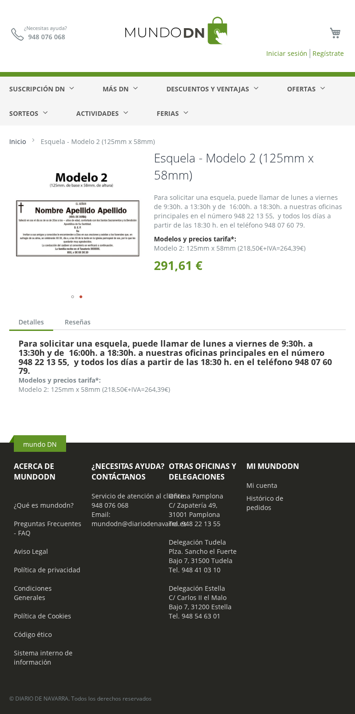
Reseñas (78, 322)
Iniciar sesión (286, 53)
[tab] (31, 323)
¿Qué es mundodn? (43, 505)
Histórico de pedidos (264, 503)
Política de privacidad (47, 569)
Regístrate (328, 53)
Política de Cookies (42, 616)
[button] (72, 297)
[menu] (177, 101)
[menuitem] (41, 89)
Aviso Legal (31, 551)
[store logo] (177, 39)
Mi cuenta (261, 485)
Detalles (31, 322)
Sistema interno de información (43, 657)
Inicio (17, 141)
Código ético (33, 634)
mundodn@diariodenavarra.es (139, 523)
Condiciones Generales (33, 593)
